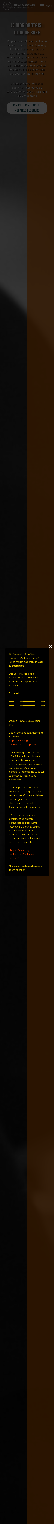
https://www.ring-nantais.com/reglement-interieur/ (22, 854)
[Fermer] (50, 646)
